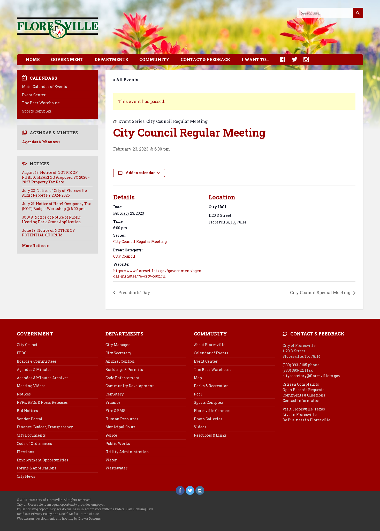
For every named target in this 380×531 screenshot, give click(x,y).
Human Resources (121, 418)
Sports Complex (36, 111)
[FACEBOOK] (280, 59)
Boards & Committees (37, 361)
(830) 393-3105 (295, 364)
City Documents (31, 435)
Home (33, 59)
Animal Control (120, 361)
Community (154, 59)
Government (67, 59)
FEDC (21, 352)
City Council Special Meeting (321, 292)
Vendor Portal (29, 418)
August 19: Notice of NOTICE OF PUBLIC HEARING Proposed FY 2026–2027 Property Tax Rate (56, 177)
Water (111, 460)
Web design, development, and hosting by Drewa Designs (59, 518)
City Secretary (118, 352)
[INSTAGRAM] (303, 59)
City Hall (217, 206)
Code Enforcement (122, 377)
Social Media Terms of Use (79, 514)
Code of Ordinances (34, 443)
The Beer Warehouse (41, 102)
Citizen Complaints (301, 384)
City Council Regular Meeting (140, 241)
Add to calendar (140, 172)
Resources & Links (210, 435)
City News (26, 476)
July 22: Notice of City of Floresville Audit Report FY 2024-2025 (54, 193)
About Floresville (209, 344)
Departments (111, 59)
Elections (25, 451)
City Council (124, 256)
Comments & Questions (304, 395)
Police (111, 435)
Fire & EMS (115, 410)
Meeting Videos (31, 385)
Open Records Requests (303, 389)
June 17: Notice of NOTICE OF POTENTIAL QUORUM (48, 232)
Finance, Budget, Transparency (45, 426)
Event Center (34, 94)
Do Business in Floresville (306, 419)
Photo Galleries (208, 418)
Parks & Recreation (211, 385)
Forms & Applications (36, 468)
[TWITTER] (291, 59)
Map (198, 377)
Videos (200, 426)
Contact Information (302, 400)
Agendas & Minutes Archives (43, 377)
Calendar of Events (211, 352)
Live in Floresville (300, 414)
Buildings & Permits (124, 369)
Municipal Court (120, 426)
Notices (24, 394)
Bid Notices (27, 410)
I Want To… (255, 59)
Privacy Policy (41, 514)
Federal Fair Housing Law (134, 509)
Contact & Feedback (205, 59)
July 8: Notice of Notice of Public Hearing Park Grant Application (51, 219)
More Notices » (35, 245)
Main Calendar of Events (44, 86)
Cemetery (114, 394)
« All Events (125, 79)
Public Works (117, 443)
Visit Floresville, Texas (304, 409)
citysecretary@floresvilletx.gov (311, 375)
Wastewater (116, 468)
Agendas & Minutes (34, 369)
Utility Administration (127, 451)
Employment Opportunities (42, 460)
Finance (112, 402)
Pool (198, 394)
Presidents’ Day (133, 292)
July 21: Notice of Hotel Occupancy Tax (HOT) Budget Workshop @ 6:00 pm (56, 206)
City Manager (117, 344)
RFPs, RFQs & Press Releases (42, 402)
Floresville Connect (212, 410)
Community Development (129, 385)
